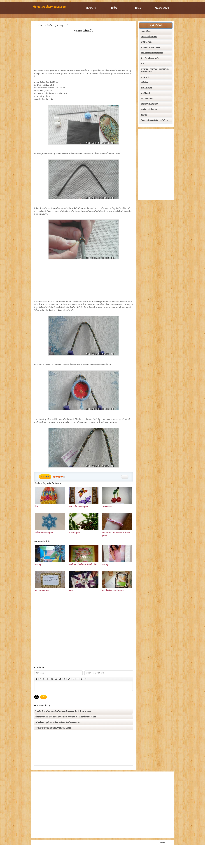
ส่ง (43, 697)
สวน (142, 63)
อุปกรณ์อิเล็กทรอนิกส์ (149, 37)
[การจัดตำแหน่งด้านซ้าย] (52, 679)
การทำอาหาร (146, 77)
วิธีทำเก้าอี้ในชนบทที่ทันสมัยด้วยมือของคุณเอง (53, 728)
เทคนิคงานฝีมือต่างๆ (149, 109)
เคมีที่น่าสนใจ (146, 42)
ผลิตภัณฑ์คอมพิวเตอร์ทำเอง (152, 53)
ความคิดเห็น (163, 8)
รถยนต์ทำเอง (146, 31)
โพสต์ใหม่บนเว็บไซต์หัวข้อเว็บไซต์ (154, 120)
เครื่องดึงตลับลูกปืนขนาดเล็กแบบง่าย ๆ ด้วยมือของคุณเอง (57, 722)
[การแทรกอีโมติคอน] (65, 679)
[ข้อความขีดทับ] (48, 679)
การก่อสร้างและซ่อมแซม (150, 47)
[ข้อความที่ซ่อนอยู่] (74, 679)
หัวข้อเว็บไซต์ (156, 25)
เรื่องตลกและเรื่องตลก (149, 104)
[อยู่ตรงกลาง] (56, 679)
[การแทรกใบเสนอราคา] (77, 679)
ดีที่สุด (115, 8)
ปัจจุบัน (144, 115)
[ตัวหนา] (37, 679)
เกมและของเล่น (147, 99)
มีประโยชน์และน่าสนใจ (150, 58)
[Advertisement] (83, 49)
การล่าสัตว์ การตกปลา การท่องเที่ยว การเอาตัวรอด (155, 70)
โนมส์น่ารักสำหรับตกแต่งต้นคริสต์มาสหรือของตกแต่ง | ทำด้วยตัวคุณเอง (63, 711)
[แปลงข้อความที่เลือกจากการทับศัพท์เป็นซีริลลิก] (81, 679)
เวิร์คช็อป (144, 82)
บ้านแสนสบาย (146, 88)
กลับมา (46, 477)
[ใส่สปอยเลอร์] (85, 679)
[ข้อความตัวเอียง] (40, 679)
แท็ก (139, 8)
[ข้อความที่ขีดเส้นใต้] (44, 679)
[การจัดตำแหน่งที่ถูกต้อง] (60, 679)
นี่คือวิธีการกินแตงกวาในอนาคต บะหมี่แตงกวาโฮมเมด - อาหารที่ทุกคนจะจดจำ (65, 717)
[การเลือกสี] (69, 679)
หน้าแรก (92, 8)
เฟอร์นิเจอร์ (145, 93)
